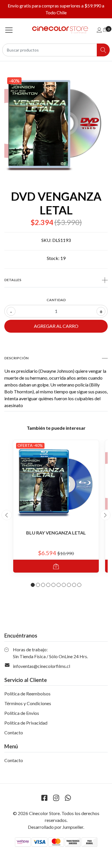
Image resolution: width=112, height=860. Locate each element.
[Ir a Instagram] (56, 798)
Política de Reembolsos (27, 693)
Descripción (16, 358)
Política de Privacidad (25, 722)
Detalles (12, 280)
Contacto (13, 732)
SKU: (46, 240)
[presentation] (6, 515)
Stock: (53, 258)
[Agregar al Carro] (56, 566)
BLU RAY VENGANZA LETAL (56, 532)
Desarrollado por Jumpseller (55, 827)
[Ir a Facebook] (44, 798)
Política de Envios (21, 713)
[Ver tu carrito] (105, 29)
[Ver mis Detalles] (99, 30)
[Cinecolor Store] (56, 30)
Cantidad (56, 300)
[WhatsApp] (67, 798)
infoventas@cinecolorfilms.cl (41, 666)
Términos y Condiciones (27, 703)
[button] (32, 585)
